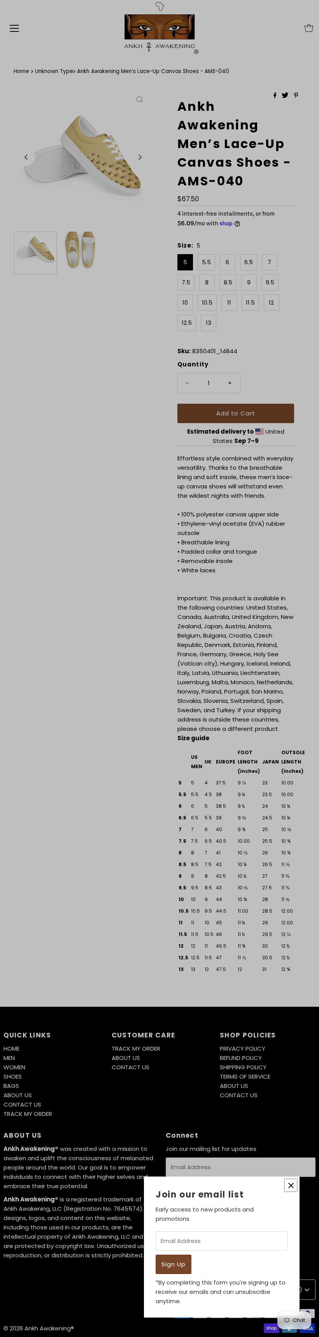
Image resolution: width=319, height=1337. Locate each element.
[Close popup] (291, 1185)
